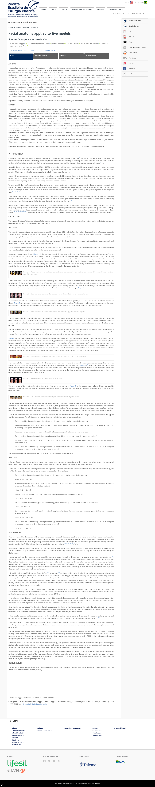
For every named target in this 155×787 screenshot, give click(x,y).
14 (71, 200)
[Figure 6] (16, 397)
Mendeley (132, 58)
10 (15, 191)
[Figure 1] (16, 273)
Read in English (134, 26)
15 (14, 212)
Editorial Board (18, 735)
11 (17, 191)
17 (18, 212)
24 (69, 543)
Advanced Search (116, 9)
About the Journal (19, 730)
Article (12, 55)
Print (130, 42)
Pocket (131, 63)
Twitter (130, 74)
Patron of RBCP (18, 742)
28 (76, 543)
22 (65, 543)
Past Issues (97, 733)
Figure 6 (73, 386)
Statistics (63, 56)
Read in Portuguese (135, 21)
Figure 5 (83, 365)
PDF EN (131, 37)
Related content (91, 56)
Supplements (97, 735)
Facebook (132, 68)
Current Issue (97, 730)
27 (74, 543)
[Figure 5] (16, 380)
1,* (25, 43)
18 (20, 212)
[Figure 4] (16, 356)
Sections (15, 737)
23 (67, 543)
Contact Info (16, 745)
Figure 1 (36, 254)
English (127, 2)
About (53, 9)
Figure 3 (17, 303)
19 (22, 212)
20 (24, 212)
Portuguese (139, 2)
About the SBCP (18, 733)
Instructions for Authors (82, 9)
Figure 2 (81, 288)
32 (24, 622)
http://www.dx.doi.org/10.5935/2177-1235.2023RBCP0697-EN (31, 50)
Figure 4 (11, 338)
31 (22, 622)
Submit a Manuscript (44, 730)
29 (112, 556)
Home (43, 9)
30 (99, 618)
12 (19, 191)
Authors (63, 9)
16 (16, 212)
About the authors (41, 56)
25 (70, 543)
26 (72, 543)
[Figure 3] (16, 312)
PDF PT (131, 31)
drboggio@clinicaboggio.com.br (35, 704)
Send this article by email (137, 47)
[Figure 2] (16, 295)
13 (21, 191)
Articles (100, 9)
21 (26, 212)
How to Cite (133, 53)
